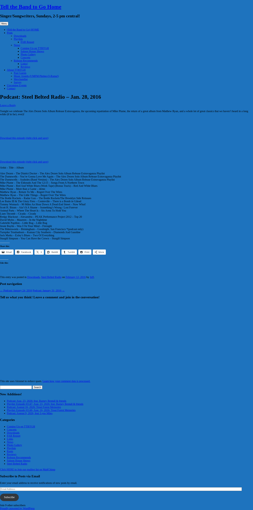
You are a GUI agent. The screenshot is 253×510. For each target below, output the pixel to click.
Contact (11, 88)
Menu (4, 23)
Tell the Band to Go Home (30, 7)
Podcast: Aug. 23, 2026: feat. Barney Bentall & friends (36, 400)
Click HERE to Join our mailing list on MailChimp (27, 469)
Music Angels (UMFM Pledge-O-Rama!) (36, 76)
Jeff (92, 277)
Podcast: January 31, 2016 (49, 290)
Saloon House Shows (32, 51)
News (17, 45)
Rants (10, 451)
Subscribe (9, 497)
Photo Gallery (28, 54)
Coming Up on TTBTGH (35, 48)
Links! (24, 63)
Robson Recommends (26, 60)
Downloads (20, 35)
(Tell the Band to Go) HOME (23, 29)
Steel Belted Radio (51, 277)
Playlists (18, 38)
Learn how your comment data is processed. (66, 381)
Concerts (25, 57)
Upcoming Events (17, 85)
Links (10, 438)
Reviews (25, 66)
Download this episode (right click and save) (24, 138)
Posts (10, 32)
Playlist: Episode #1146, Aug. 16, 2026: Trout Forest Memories (41, 410)
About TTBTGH (16, 69)
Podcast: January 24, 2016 (16, 290)
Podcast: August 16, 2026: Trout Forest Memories (34, 407)
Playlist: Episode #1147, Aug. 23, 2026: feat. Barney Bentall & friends (45, 404)
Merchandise (21, 79)
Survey (18, 82)
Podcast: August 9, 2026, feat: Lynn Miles (29, 413)
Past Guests (20, 73)
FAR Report (27, 42)
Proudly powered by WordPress (17, 508)
